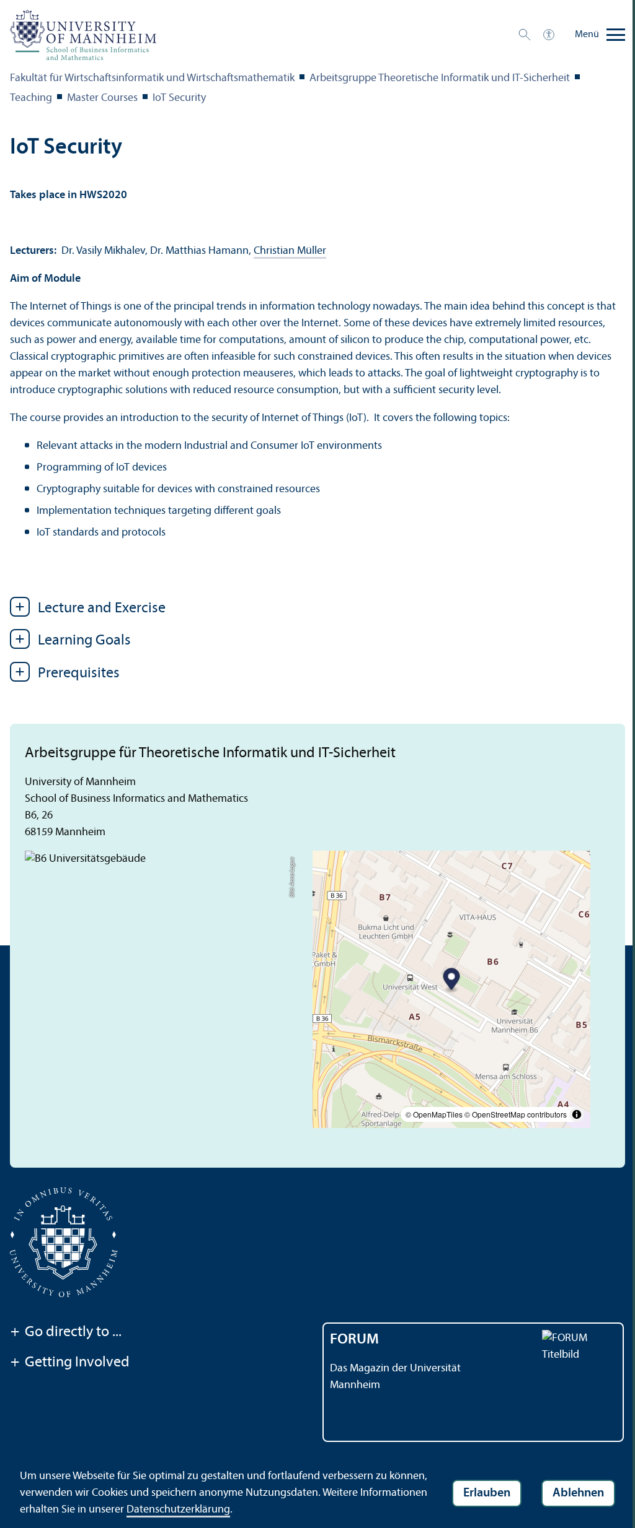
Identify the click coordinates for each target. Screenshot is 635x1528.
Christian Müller (290, 251)
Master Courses (102, 98)
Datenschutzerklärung (178, 1510)
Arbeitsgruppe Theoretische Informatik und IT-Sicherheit (439, 78)
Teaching (31, 98)
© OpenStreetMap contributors (515, 1114)
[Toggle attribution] (576, 1114)
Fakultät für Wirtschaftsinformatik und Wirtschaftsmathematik (152, 78)
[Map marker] (451, 981)
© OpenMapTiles (434, 1114)
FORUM (354, 1339)
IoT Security (179, 98)
